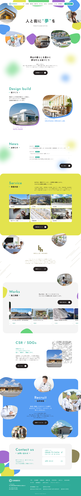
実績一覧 (36, 3)
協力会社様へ (50, 3)
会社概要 (27, 3)
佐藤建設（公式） (35, 486)
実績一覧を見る (63, 302)
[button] (9, 313)
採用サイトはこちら (39, 422)
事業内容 (31, 3)
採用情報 (59, 3)
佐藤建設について (39, 72)
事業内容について (39, 227)
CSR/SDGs (41, 3)
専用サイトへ (38, 269)
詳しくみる (20, 366)
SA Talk (55, 3)
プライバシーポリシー (55, 482)
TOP (23, 3)
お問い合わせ (68, 3)
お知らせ (45, 3)
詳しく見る (63, 165)
